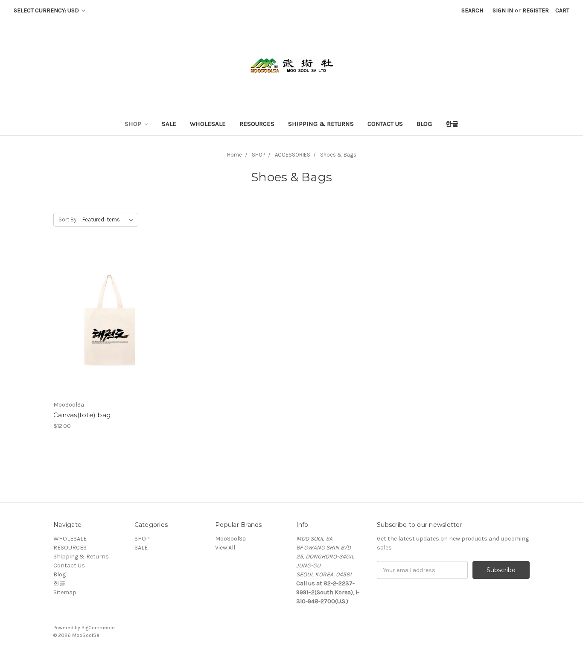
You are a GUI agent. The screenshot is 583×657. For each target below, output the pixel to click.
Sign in (503, 10)
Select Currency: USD (47, 10)
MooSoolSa (230, 538)
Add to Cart (109, 329)
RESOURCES (256, 124)
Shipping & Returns (321, 124)
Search (472, 10)
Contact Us (385, 124)
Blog (424, 124)
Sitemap (64, 592)
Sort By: (68, 219)
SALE (169, 124)
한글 (452, 124)
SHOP (134, 124)
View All (225, 547)
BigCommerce (98, 628)
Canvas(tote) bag (82, 415)
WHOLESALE (208, 124)
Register (535, 10)
